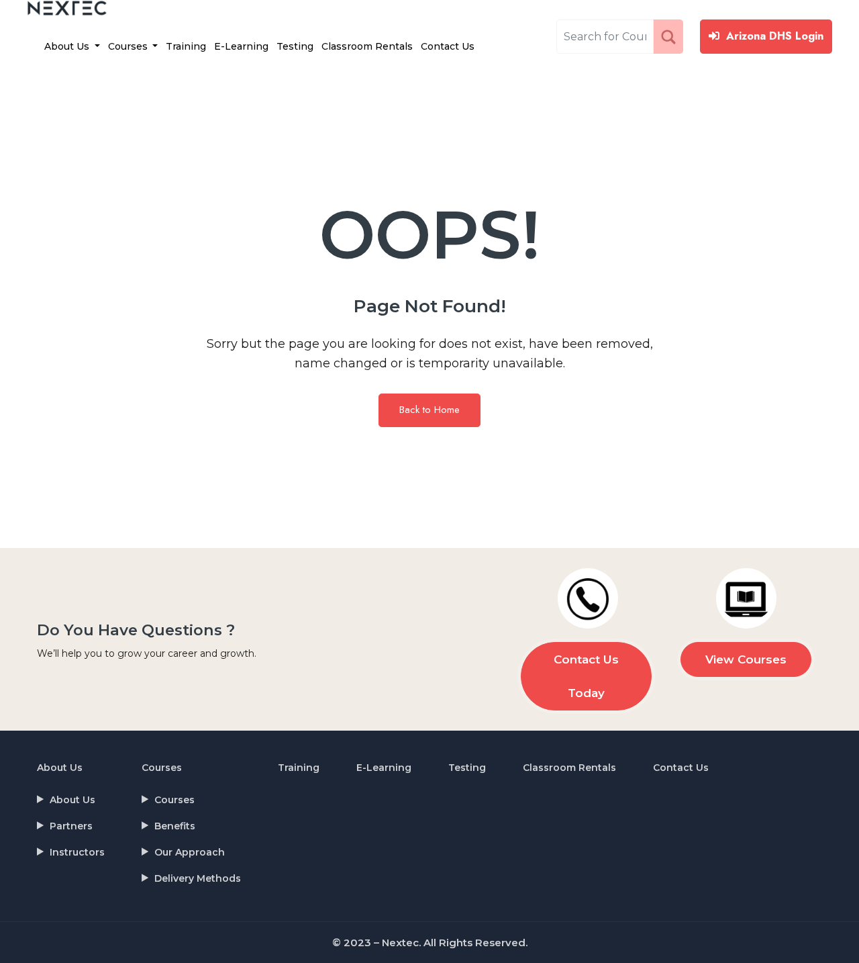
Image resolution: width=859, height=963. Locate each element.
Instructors (77, 852)
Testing (294, 46)
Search (671, 36)
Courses (129, 46)
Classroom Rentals (367, 46)
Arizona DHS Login (774, 36)
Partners (71, 826)
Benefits (174, 826)
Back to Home (429, 409)
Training (186, 46)
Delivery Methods (197, 878)
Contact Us (447, 46)
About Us (68, 46)
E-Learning (241, 46)
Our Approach (189, 852)
